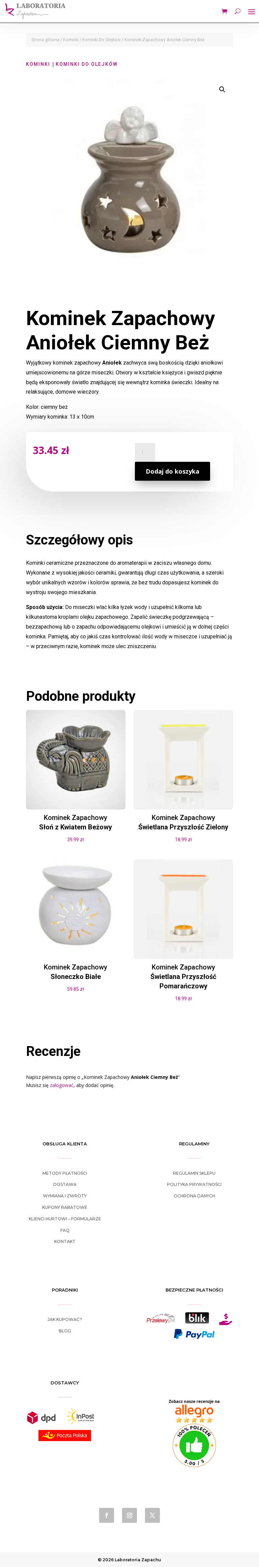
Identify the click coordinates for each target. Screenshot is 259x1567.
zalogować (62, 1085)
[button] (222, 89)
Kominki (71, 39)
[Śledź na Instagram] (129, 1515)
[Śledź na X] (152, 1515)
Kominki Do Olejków (101, 39)
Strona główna (45, 39)
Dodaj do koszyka (172, 471)
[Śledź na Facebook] (106, 1515)
